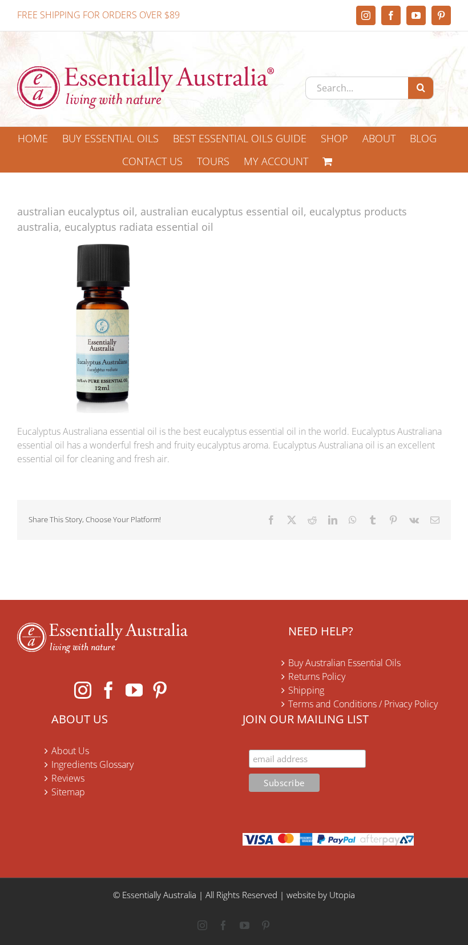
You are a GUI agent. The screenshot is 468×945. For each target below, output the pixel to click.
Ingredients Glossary (92, 764)
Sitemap (68, 792)
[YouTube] (134, 690)
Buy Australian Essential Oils (344, 662)
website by (307, 894)
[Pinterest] (159, 690)
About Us (70, 750)
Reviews (67, 778)
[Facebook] (108, 690)
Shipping (306, 690)
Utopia (342, 894)
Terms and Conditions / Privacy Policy (363, 704)
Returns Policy (316, 676)
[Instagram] (82, 690)
